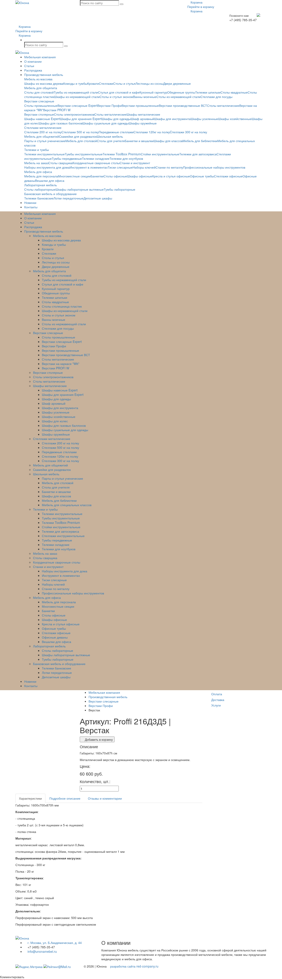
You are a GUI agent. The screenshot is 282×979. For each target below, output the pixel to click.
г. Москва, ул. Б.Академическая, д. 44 (54, 942)
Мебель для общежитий (41, 136)
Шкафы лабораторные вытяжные (80, 189)
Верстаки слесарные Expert (77, 105)
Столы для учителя (111, 141)
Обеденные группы (181, 92)
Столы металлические (223, 105)
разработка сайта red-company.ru (134, 966)
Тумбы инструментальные (84, 154)
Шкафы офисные (139, 176)
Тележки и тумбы (36, 149)
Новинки (30, 202)
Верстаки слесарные (39, 101)
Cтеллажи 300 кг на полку (188, 132)
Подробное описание (64, 798)
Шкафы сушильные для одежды (105, 123)
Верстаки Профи (109, 105)
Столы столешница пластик (62, 306)
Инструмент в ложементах (89, 167)
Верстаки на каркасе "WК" (60, 363)
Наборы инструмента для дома (47, 167)
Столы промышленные (41, 105)
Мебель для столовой (81, 141)
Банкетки (97, 176)
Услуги (216, 705)
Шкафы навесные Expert (42, 119)
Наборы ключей (144, 167)
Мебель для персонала (41, 176)
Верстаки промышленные (140, 105)
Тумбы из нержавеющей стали (76, 92)
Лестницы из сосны (149, 83)
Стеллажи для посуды (216, 96)
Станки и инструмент (135, 163)
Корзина (196, 2)
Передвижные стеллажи (116, 132)
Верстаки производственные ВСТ (183, 105)
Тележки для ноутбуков (126, 158)
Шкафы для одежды (116, 119)
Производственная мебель (43, 74)
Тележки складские (95, 158)
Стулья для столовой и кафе (118, 92)
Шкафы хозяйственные (235, 119)
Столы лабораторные (40, 189)
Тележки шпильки (208, 92)
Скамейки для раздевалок (78, 136)
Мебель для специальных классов (66, 505)
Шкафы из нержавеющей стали (77, 96)
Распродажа (33, 70)
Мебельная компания (40, 57)
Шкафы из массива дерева (43, 83)
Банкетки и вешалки (139, 141)
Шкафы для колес (55, 421)
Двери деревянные (177, 83)
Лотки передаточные (68, 198)
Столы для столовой (39, 92)
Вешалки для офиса (49, 180)
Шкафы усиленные (204, 119)
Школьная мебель (110, 136)
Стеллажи (106, 83)
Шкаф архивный (142, 119)
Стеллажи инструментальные (63, 536)
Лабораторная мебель (40, 185)
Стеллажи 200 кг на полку (42, 132)
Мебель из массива (38, 79)
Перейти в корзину (200, 6)
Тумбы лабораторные (119, 189)
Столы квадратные (234, 92)
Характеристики (30, 798)
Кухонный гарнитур (153, 92)
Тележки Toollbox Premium (122, 154)
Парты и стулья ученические (44, 141)
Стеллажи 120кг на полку (152, 132)
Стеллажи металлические (42, 127)
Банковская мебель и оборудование (50, 194)
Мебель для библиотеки (200, 141)
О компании (33, 61)
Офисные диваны (55, 637)
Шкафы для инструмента (172, 119)
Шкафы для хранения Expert (81, 119)
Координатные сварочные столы (96, 163)
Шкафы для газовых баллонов (60, 123)
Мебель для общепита (40, 88)
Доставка (217, 699)
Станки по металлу (169, 167)
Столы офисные (115, 176)
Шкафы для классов (168, 141)
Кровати (93, 83)
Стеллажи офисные (228, 176)
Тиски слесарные (120, 167)
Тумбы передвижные (67, 158)
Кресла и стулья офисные (171, 176)
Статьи (29, 66)
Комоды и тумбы (75, 83)
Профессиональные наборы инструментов (214, 167)
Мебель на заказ (36, 163)
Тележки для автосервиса (198, 154)
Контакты (30, 207)
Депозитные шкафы (97, 198)
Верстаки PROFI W (56, 110)
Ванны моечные (144, 96)
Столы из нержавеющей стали (178, 96)
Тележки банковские (39, 198)
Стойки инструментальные (160, 154)
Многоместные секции (74, 176)
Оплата (216, 694)
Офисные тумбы (202, 176)
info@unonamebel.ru (42, 951)
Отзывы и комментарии (105, 798)
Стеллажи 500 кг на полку (80, 132)
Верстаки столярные (39, 114)
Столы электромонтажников (74, 114)
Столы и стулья (124, 83)
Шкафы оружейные (143, 123)
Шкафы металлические (143, 114)
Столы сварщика (60, 163)
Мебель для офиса (38, 171)
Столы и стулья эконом (116, 96)
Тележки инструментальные (44, 154)
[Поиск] (121, 4)
